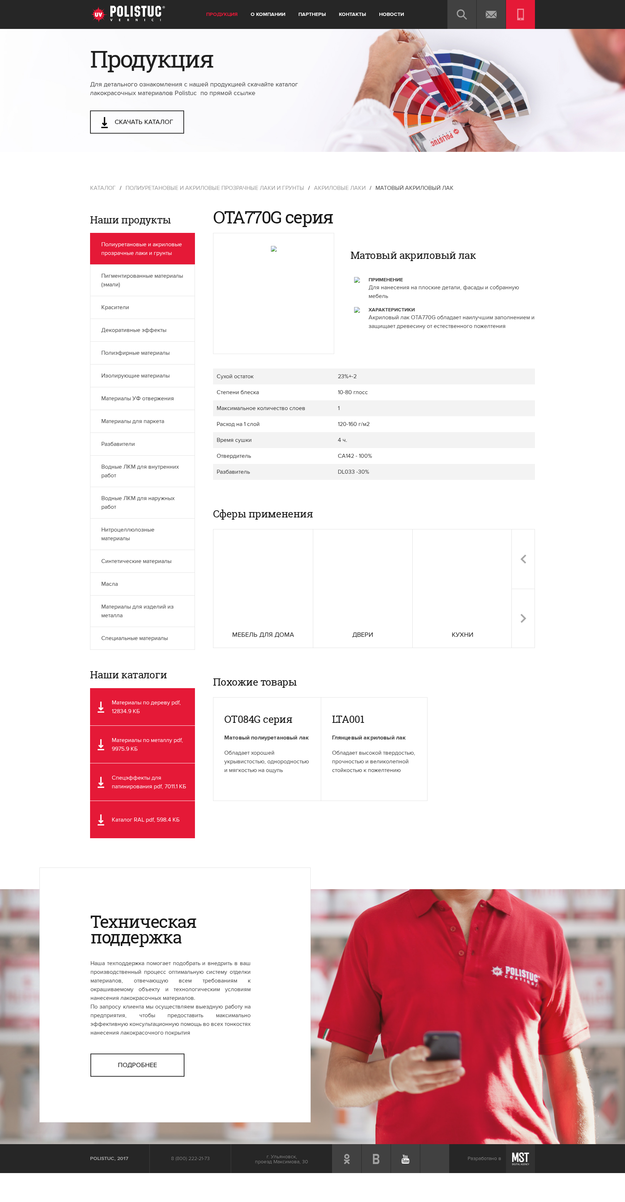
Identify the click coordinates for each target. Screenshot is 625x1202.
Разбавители (118, 444)
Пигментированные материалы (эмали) (142, 280)
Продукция (222, 14)
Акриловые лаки (340, 188)
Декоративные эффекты (133, 330)
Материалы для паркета (132, 421)
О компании (268, 14)
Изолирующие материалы (135, 375)
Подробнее (137, 1065)
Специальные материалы (134, 638)
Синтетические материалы (136, 561)
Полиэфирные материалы (135, 353)
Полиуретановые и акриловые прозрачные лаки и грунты (215, 188)
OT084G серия (258, 719)
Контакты (352, 14)
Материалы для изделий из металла (137, 611)
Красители (115, 307)
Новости (391, 14)
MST (520, 1158)
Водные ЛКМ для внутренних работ (140, 471)
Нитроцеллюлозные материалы (127, 534)
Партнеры (312, 14)
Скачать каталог (143, 122)
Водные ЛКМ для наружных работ (138, 503)
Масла (109, 584)
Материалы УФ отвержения (137, 398)
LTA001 (348, 719)
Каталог (103, 188)
